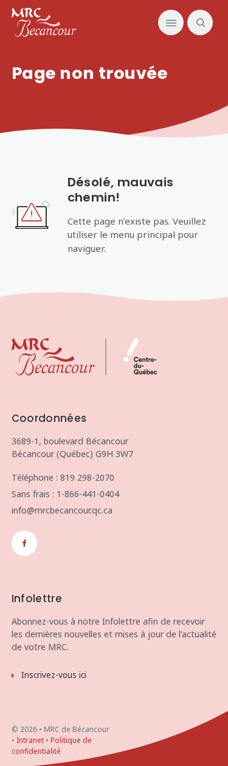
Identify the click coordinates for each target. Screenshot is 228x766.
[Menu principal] (171, 22)
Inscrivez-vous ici (53, 674)
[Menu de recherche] (198, 22)
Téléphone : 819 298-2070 (63, 477)
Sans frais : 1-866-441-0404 (65, 494)
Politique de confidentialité (52, 745)
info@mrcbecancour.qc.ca (62, 510)
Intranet (30, 740)
